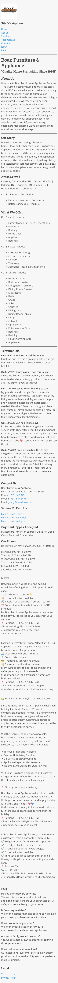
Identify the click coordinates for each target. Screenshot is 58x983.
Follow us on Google (12, 514)
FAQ (3, 50)
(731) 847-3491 (18, 495)
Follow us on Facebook (13, 517)
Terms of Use (8, 974)
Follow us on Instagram (14, 521)
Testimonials (8, 39)
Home (4, 29)
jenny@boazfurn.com (20, 502)
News (4, 46)
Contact (5, 43)
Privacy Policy (8, 977)
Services (5, 36)
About (4, 32)
